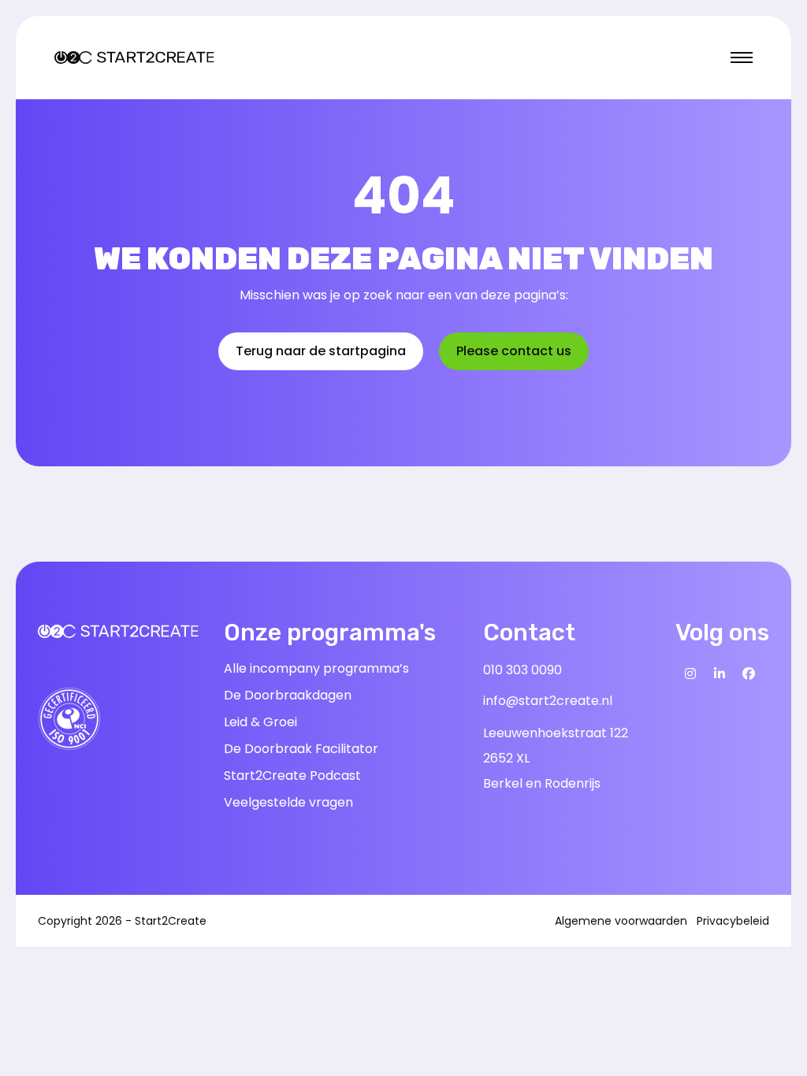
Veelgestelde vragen (288, 802)
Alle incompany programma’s (316, 668)
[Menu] (742, 57)
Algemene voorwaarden (621, 921)
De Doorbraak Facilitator (301, 749)
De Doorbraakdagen (287, 695)
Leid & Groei (260, 722)
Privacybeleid (733, 921)
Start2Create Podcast (292, 775)
